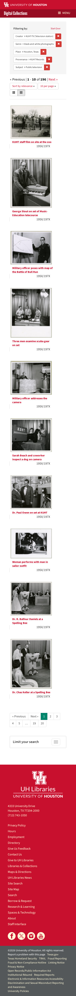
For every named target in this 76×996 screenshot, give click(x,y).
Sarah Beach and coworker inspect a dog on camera (28, 457)
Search (12, 895)
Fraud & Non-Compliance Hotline (27, 963)
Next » (53, 79)
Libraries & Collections (22, 866)
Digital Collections (15, 13)
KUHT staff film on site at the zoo (31, 142)
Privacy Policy (17, 825)
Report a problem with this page (26, 955)
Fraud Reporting (57, 959)
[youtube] (41, 936)
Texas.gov (52, 955)
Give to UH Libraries (21, 860)
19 (34, 723)
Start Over (55, 28)
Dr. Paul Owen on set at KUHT (29, 513)
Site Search (15, 883)
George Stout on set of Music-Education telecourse (30, 213)
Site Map (13, 889)
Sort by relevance (22, 86)
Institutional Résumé (20, 975)
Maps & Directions (19, 872)
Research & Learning (21, 907)
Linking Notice (56, 963)
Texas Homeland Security (22, 959)
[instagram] (31, 936)
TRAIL (42, 959)
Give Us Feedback (19, 849)
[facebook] (12, 936)
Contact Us (15, 854)
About (12, 918)
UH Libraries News (20, 878)
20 (42, 723)
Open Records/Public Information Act (29, 971)
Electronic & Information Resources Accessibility (35, 979)
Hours (12, 831)
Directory (14, 843)
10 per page (47, 86)
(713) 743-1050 (17, 815)
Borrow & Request (20, 901)
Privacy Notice (16, 967)
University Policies (18, 991)
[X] (21, 936)
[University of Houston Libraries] (38, 784)
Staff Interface (17, 924)
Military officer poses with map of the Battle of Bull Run (32, 270)
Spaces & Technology (21, 912)
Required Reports (44, 975)
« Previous (19, 716)
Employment (16, 837)
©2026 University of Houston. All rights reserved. (36, 950)
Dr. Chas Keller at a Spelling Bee (31, 692)
